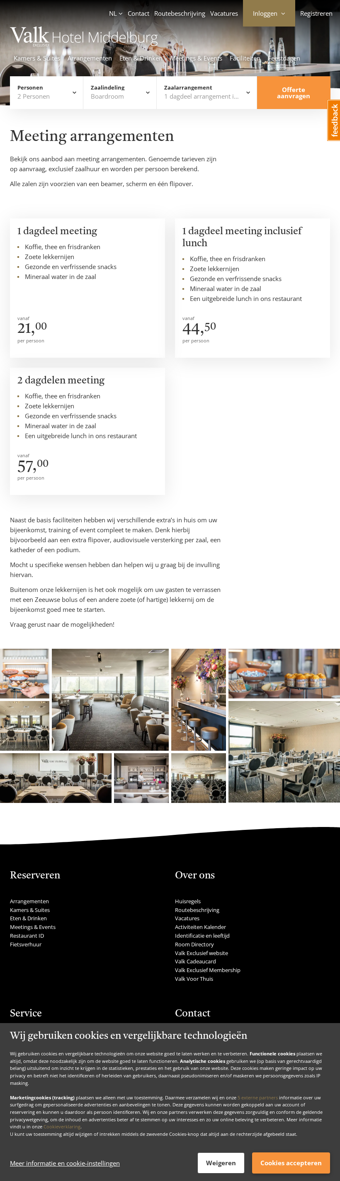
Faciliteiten (245, 58)
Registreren (316, 13)
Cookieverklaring (62, 1126)
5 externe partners (258, 1097)
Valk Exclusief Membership (207, 970)
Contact (138, 13)
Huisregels (188, 901)
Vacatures (224, 13)
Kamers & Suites (37, 58)
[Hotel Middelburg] (84, 44)
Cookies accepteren (291, 1163)
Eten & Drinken (141, 58)
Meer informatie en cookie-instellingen (65, 1163)
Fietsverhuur (25, 944)
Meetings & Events (196, 58)
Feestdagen (284, 58)
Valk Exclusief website (201, 953)
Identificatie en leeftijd (202, 935)
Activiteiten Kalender (200, 927)
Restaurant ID (27, 935)
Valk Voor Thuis (194, 978)
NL (113, 13)
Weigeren (221, 1163)
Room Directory (194, 944)
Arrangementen (90, 58)
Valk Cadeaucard (195, 961)
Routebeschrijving (179, 13)
